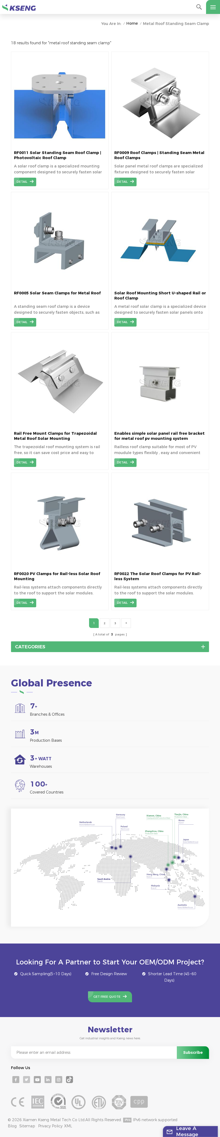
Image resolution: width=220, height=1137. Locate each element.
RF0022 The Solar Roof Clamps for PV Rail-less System (157, 576)
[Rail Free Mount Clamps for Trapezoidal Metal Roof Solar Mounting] (60, 427)
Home (132, 23)
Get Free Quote (106, 997)
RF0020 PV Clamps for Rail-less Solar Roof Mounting (57, 576)
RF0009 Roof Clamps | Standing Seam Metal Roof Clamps (159, 155)
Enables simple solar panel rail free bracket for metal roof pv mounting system (159, 436)
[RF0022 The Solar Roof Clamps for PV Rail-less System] (160, 567)
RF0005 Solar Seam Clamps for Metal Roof (57, 293)
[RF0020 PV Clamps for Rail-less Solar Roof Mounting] (60, 567)
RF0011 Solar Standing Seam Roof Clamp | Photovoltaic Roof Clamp (57, 155)
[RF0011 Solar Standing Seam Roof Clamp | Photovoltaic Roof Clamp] (60, 146)
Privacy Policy (50, 1126)
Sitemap (27, 1126)
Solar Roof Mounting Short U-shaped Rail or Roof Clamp (160, 296)
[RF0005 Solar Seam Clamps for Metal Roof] (60, 286)
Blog (12, 1126)
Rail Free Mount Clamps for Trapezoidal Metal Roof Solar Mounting (55, 436)
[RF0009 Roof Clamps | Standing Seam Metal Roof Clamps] (160, 146)
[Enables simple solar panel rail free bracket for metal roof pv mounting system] (160, 427)
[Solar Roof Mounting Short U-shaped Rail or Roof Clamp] (160, 286)
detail (22, 182)
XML (68, 1126)
